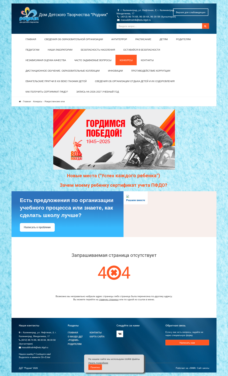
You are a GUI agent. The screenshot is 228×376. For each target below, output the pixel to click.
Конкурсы (126, 60)
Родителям (183, 39)
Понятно (95, 367)
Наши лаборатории (60, 49)
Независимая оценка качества (46, 60)
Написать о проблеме (37, 227)
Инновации (115, 70)
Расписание (143, 39)
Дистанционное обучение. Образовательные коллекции (63, 70)
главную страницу (109, 299)
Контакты (147, 60)
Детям (164, 39)
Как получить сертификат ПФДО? (47, 91)
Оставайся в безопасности (141, 49)
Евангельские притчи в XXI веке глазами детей (56, 81)
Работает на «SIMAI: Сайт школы (192, 368)
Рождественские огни (55, 101)
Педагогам (32, 49)
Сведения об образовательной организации (73, 39)
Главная (31, 39)
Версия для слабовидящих (190, 12)
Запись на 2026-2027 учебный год (97, 91)
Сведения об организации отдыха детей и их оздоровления (135, 81)
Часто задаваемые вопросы (92, 60)
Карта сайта (97, 336)
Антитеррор (119, 39)
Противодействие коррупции (150, 70)
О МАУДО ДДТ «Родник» (75, 338)
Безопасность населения (98, 49)
